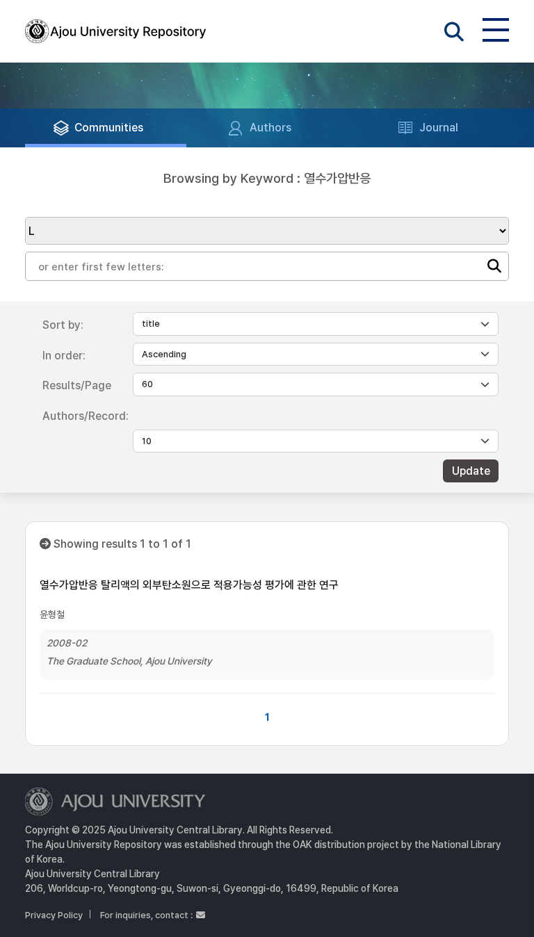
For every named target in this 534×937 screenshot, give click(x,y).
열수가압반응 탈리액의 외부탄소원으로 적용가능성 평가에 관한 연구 (189, 585)
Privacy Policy (54, 915)
